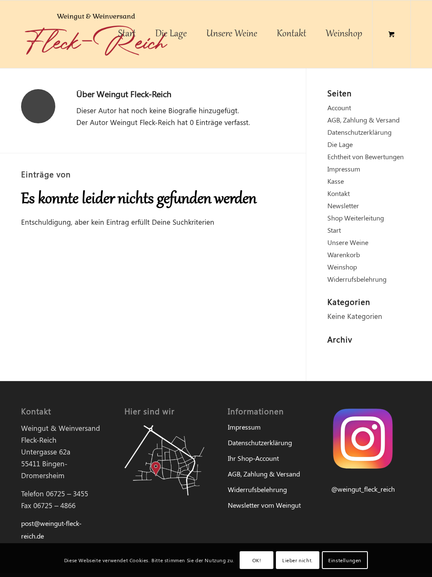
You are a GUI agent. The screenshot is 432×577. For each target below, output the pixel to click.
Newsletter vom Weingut (264, 505)
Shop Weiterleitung (355, 217)
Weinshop (342, 266)
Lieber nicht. (297, 560)
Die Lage (340, 144)
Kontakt (338, 193)
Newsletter (343, 205)
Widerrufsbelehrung (356, 279)
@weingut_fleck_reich (363, 488)
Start (334, 230)
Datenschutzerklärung (359, 132)
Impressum (343, 168)
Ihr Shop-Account (253, 458)
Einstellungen (345, 560)
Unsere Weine (347, 242)
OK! (256, 560)
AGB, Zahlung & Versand (363, 119)
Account (339, 107)
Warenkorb (343, 254)
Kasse (335, 181)
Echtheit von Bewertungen (365, 156)
